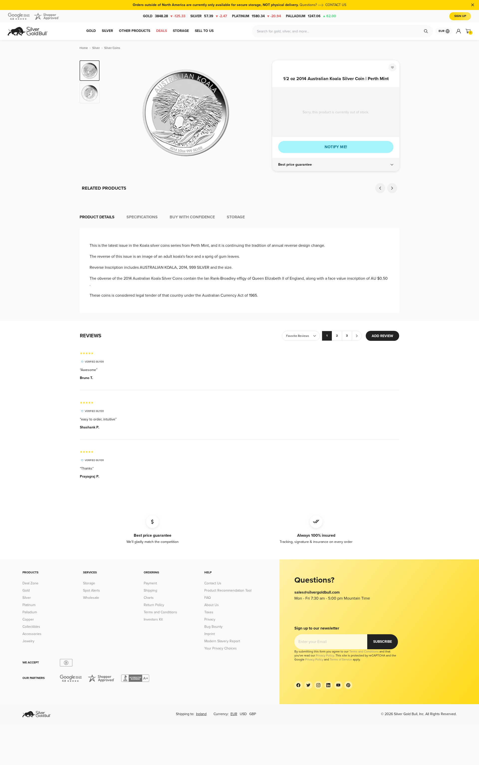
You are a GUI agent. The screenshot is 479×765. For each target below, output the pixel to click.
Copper (28, 619)
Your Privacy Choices (220, 648)
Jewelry (28, 641)
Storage (89, 583)
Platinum (256, 16)
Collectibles (31, 627)
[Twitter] (308, 685)
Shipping (150, 590)
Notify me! (336, 146)
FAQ (207, 598)
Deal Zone (30, 583)
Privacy (209, 619)
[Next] (260, 112)
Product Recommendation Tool (227, 590)
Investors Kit (153, 619)
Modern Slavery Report (222, 641)
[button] (335, 164)
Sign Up (460, 16)
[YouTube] (338, 685)
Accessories (31, 634)
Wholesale (91, 598)
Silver (208, 16)
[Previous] (111, 112)
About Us (211, 605)
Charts (149, 598)
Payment (150, 583)
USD (243, 714)
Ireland (201, 714)
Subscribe (382, 641)
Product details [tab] (97, 217)
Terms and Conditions (160, 612)
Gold (164, 16)
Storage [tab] (236, 217)
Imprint (209, 634)
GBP (252, 714)
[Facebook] (298, 685)
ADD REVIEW (382, 336)
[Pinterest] (348, 685)
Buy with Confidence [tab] (192, 217)
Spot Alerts (91, 590)
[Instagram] (318, 685)
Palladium (311, 16)
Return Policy (154, 605)
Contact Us (212, 583)
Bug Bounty (213, 627)
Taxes (208, 612)
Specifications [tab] (142, 217)
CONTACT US (335, 5)
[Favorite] (392, 67)
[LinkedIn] (328, 685)
